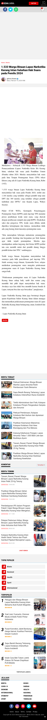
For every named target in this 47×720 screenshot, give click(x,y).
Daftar (33, 3)
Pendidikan (28, 696)
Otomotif (4, 696)
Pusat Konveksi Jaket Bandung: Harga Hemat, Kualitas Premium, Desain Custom (19, 631)
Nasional (10, 572)
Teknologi (28, 699)
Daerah (26, 686)
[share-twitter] (10, 9)
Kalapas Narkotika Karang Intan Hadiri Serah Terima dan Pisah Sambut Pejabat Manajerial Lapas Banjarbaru (15, 537)
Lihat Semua (23, 550)
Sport (9, 583)
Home (3, 62)
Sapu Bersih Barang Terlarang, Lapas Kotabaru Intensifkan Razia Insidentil (18, 646)
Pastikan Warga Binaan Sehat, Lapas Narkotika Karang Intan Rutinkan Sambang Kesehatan (14, 493)
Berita (8, 62)
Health (9, 577)
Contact (28, 712)
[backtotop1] (45, 716)
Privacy (35, 712)
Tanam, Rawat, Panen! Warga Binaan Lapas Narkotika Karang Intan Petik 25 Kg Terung (14, 479)
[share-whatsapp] (16, 9)
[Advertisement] (23, 35)
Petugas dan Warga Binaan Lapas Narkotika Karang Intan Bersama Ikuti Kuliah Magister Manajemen (17, 602)
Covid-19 (4, 686)
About (17, 712)
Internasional (12, 588)
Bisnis (9, 567)
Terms (23, 712)
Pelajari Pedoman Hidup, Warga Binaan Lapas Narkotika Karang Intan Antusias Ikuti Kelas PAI (14, 523)
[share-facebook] (5, 9)
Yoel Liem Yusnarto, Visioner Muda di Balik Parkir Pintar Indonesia (17, 616)
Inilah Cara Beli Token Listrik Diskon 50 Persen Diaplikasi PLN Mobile (17, 660)
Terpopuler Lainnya (23, 672)
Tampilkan (41, 465)
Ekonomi (4, 689)
